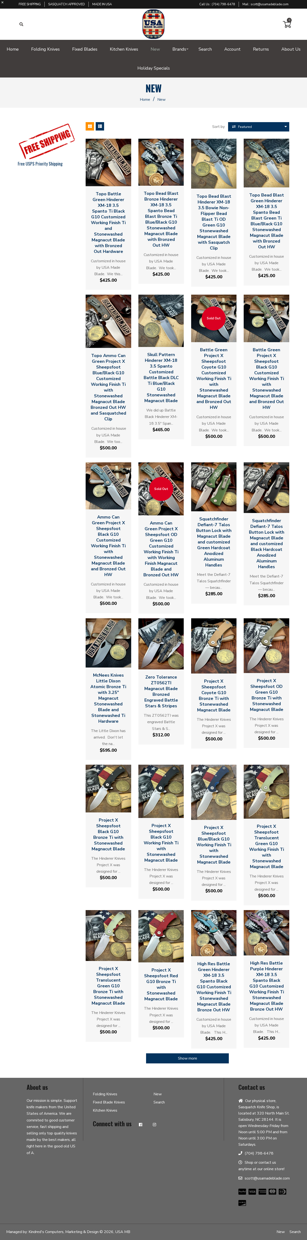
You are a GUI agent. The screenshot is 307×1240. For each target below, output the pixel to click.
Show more (187, 1058)
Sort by (218, 126)
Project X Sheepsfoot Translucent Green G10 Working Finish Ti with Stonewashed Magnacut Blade (266, 846)
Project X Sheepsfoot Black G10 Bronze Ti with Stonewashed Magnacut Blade (108, 834)
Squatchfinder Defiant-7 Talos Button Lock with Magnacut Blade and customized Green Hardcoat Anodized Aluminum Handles (213, 542)
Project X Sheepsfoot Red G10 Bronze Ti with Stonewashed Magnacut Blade (161, 984)
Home (145, 99)
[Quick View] (108, 180)
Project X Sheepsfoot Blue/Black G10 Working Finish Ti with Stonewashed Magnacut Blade (213, 845)
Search (159, 1102)
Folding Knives (105, 1094)
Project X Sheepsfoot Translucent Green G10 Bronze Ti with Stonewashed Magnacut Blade (108, 986)
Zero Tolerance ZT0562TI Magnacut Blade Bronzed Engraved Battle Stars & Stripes (161, 691)
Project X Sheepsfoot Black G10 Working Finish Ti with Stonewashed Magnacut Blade (161, 843)
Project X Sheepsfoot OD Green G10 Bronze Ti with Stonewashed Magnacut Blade (266, 695)
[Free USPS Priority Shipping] (47, 141)
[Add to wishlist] (117, 180)
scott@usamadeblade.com (270, 4)
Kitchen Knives (105, 1110)
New (158, 1094)
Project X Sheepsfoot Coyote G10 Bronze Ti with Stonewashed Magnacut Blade (213, 695)
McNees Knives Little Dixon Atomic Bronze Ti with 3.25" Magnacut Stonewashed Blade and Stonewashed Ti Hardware (108, 698)
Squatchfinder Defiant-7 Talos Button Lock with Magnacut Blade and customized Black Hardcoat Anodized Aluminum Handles (266, 544)
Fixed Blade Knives (109, 1102)
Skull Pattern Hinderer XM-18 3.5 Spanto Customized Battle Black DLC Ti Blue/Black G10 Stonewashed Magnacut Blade (161, 378)
